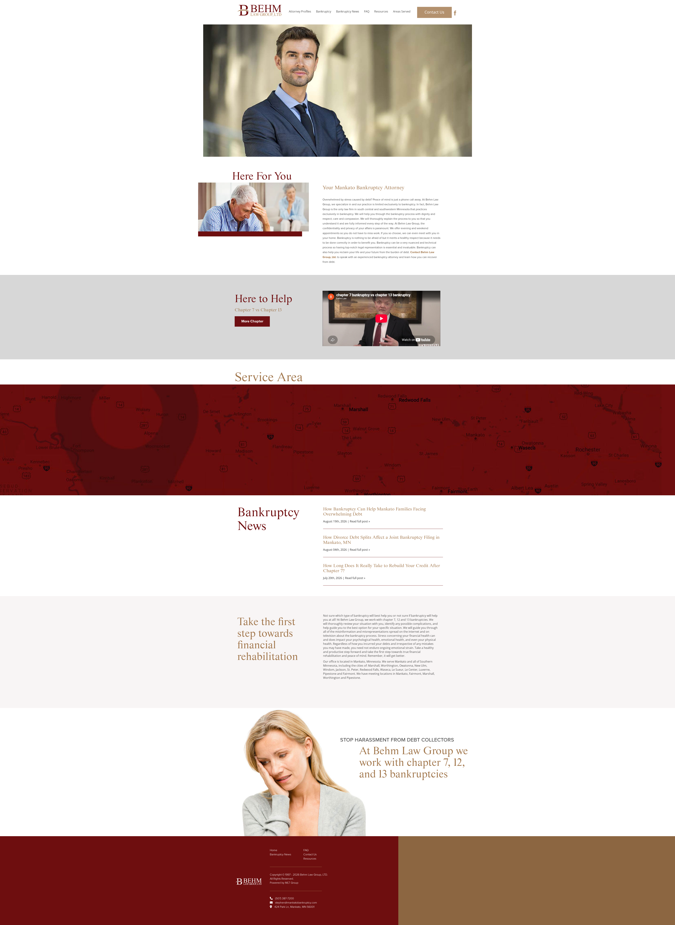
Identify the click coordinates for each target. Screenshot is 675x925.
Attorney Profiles (300, 11)
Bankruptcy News (347, 11)
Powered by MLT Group (284, 882)
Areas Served (401, 11)
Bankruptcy (323, 11)
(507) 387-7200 (284, 898)
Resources (381, 11)
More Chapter (252, 321)
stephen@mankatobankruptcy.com (296, 902)
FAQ (366, 11)
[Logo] (260, 11)
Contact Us (434, 12)
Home (273, 850)
